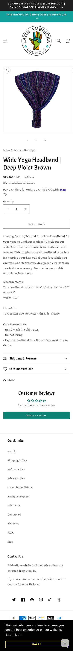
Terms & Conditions (20, 487)
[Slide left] (28, 140)
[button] (5, 40)
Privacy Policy (16, 478)
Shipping (7, 183)
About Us (13, 523)
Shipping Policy (17, 460)
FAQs (10, 532)
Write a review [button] (36, 415)
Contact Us (14, 514)
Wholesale (14, 505)
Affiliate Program (18, 496)
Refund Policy (16, 469)
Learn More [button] (14, 634)
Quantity (8, 201)
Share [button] (11, 379)
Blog (10, 541)
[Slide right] (45, 140)
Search (11, 451)
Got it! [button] (36, 644)
